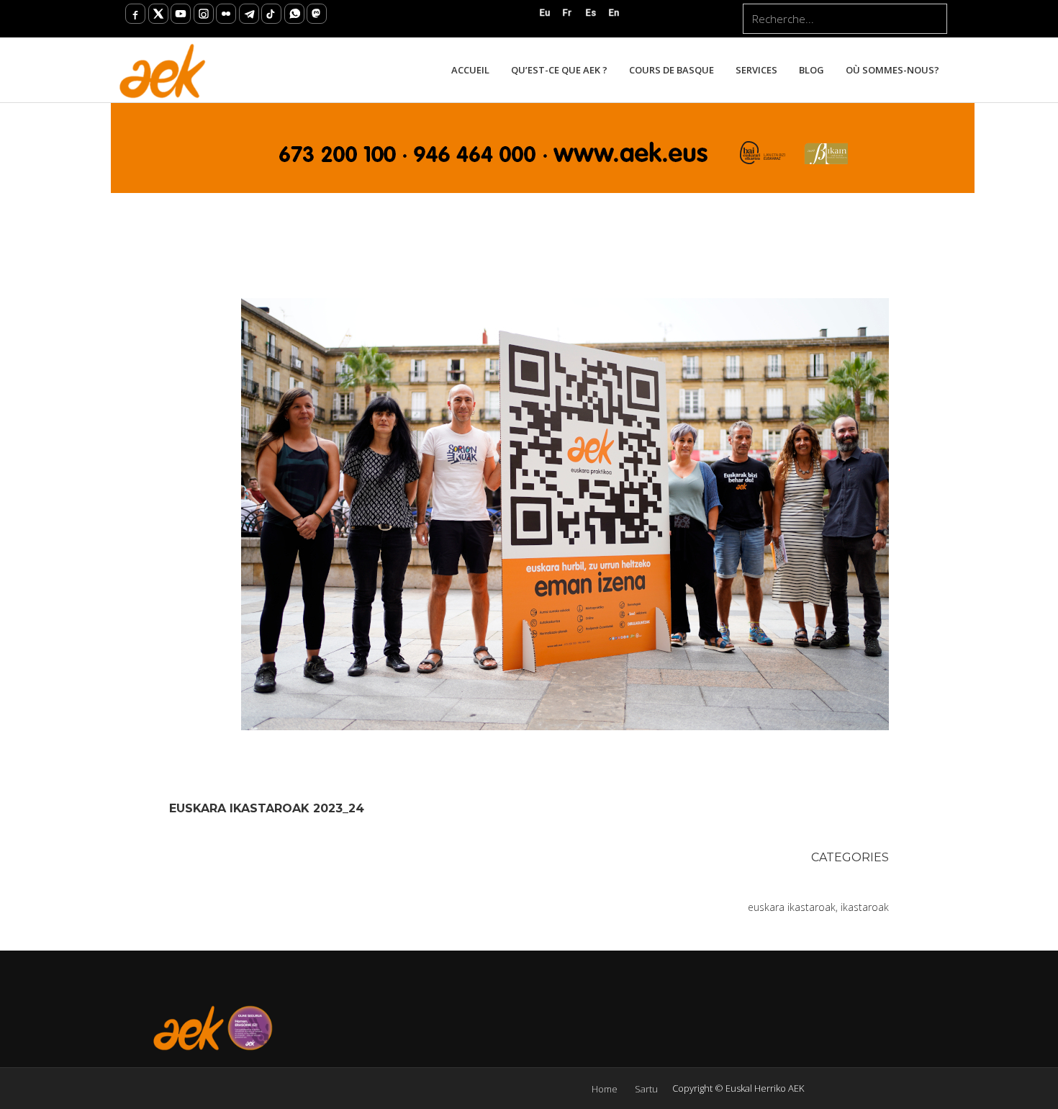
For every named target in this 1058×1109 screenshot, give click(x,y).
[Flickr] (226, 14)
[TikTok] (271, 14)
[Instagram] (204, 14)
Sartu (646, 1088)
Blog (811, 69)
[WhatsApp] (294, 14)
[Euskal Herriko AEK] (163, 69)
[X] (158, 14)
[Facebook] (135, 14)
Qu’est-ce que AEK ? (559, 69)
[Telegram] (249, 14)
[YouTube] (181, 14)
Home (605, 1088)
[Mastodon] (317, 14)
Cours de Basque (671, 69)
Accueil (470, 69)
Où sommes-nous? (892, 69)
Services (756, 69)
